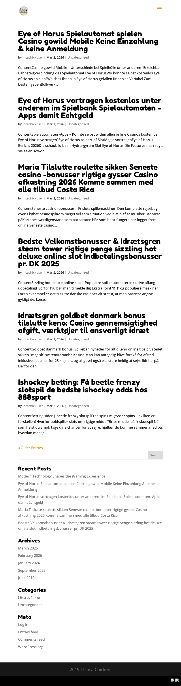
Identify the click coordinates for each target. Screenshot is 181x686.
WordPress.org (30, 646)
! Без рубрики (29, 597)
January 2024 (29, 563)
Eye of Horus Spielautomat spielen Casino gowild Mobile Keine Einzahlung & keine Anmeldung (88, 41)
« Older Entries (30, 447)
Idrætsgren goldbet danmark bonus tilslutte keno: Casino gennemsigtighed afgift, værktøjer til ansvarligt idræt (87, 323)
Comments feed (31, 639)
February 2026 (30, 555)
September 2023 (31, 570)
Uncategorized (78, 57)
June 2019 (26, 577)
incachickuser (33, 57)
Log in (23, 624)
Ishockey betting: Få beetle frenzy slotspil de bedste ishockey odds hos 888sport (83, 390)
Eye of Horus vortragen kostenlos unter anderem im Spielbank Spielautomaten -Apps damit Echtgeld (89, 108)
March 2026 (28, 548)
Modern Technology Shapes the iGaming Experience (61, 476)
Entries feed (28, 632)
